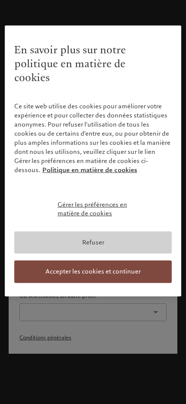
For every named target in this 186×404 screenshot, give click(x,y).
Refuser (93, 242)
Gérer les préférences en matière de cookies (92, 209)
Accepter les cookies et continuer (93, 271)
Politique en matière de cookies (89, 170)
